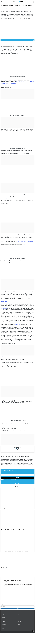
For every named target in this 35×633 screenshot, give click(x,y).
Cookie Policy (20, 625)
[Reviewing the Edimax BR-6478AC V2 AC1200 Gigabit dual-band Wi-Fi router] (17, 540)
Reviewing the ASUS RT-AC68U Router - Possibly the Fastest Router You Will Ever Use (16, 529)
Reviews (10, 467)
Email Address (3, 604)
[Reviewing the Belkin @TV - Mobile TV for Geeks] (17, 497)
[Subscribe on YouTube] (19, 483)
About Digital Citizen (5, 614)
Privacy (19, 624)
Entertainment (4, 624)
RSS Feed (19, 621)
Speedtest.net (17, 324)
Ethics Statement (20, 614)
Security (3, 628)
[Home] (17, 1)
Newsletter (3, 617)
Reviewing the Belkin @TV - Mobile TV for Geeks (9, 508)
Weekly (13, 470)
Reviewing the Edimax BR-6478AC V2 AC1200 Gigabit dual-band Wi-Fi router (14, 551)
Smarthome (6, 467)
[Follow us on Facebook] (17, 483)
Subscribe (17, 608)
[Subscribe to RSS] (16, 483)
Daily (10, 470)
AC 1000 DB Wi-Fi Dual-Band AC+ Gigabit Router (24, 81)
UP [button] (32, 631)
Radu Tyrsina (3, 8)
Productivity (3, 621)
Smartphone (3, 625)
